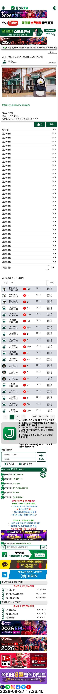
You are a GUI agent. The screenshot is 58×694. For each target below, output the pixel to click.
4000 (46, 417)
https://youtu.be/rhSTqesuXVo (16, 105)
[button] (8, 282)
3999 (40, 417)
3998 (34, 417)
